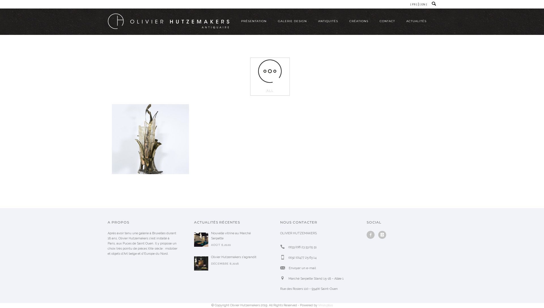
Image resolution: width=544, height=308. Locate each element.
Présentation (254, 21)
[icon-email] (284, 267)
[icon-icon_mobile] (284, 257)
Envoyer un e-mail (302, 268)
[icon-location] (284, 278)
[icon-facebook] (372, 235)
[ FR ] (413, 4)
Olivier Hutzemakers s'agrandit (233, 257)
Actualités (416, 21)
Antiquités (328, 21)
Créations (358, 21)
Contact (387, 21)
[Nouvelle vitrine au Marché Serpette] (201, 240)
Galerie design (292, 21)
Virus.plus (325, 305)
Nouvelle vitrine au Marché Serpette (231, 235)
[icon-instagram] (382, 235)
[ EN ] (423, 4)
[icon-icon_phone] (284, 246)
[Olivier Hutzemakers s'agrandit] (201, 263)
